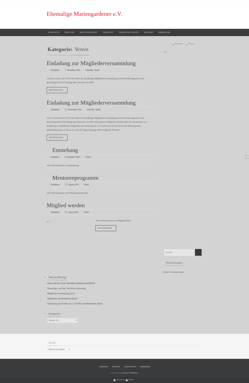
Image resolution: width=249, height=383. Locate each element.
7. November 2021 (72, 70)
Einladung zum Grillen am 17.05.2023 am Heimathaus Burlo (75, 303)
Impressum (145, 367)
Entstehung (65, 150)
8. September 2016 (72, 157)
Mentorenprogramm (75, 178)
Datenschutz (130, 367)
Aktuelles (89, 70)
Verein (97, 70)
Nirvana (125, 373)
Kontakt (116, 367)
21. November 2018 (73, 109)
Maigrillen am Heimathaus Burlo (62, 298)
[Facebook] (246, 155)
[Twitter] (246, 158)
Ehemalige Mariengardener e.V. (84, 14)
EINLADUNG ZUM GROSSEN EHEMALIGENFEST (71, 283)
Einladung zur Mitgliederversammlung (91, 63)
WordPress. (134, 373)
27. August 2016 (71, 184)
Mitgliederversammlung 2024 (61, 293)
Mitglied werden (66, 205)
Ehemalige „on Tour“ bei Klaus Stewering (66, 288)
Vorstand (103, 367)
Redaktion (55, 70)
